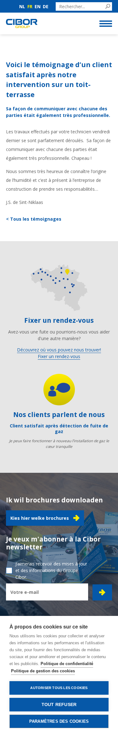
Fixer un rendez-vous (59, 356)
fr (29, 6)
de (45, 6)
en (38, 6)
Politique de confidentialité (67, 663)
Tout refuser (59, 704)
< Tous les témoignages (33, 219)
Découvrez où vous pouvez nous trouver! (59, 350)
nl (22, 6)
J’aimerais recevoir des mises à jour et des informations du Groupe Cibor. (51, 570)
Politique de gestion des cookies (43, 671)
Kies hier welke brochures (39, 518)
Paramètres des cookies (59, 721)
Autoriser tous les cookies (58, 688)
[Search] (108, 6)
